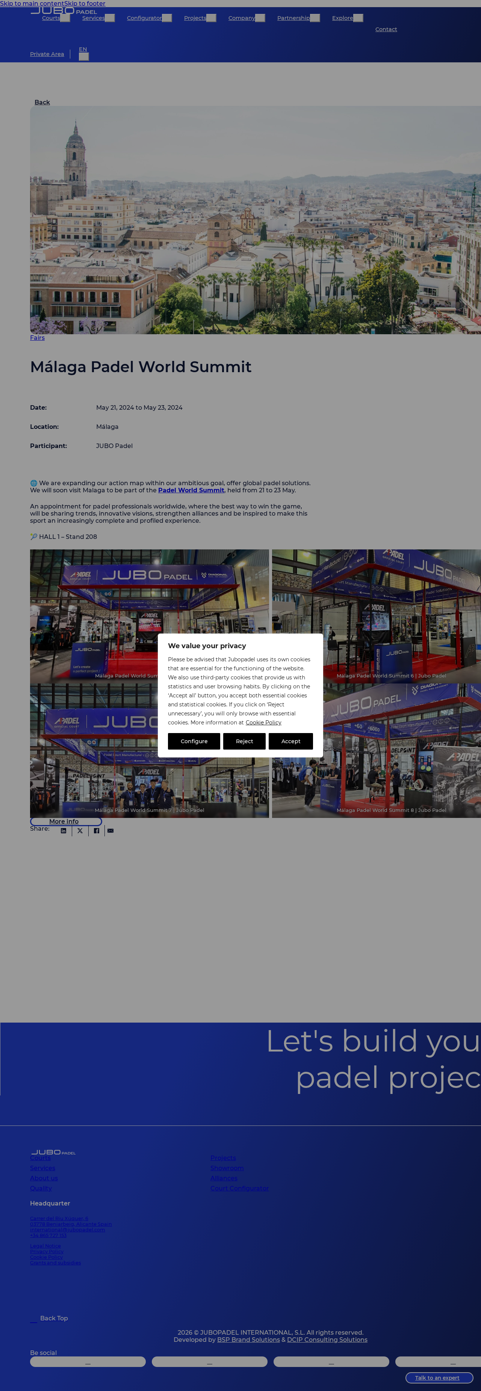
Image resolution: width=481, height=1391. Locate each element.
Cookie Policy (263, 722)
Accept (291, 741)
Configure (194, 741)
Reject (244, 741)
